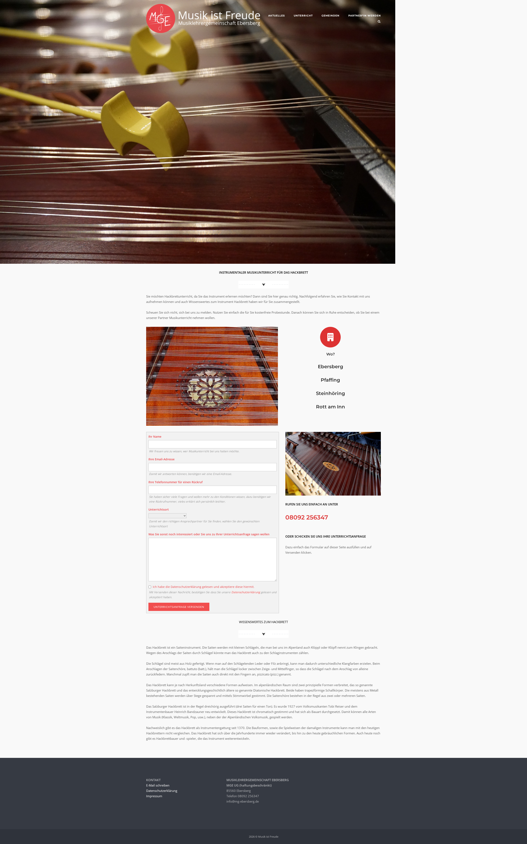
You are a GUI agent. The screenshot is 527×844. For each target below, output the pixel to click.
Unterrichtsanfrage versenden (179, 607)
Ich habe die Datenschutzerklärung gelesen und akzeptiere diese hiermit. (203, 587)
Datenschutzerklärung (245, 592)
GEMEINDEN (330, 15)
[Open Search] (379, 22)
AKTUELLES (276, 15)
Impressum (154, 796)
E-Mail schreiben (157, 785)
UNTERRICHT (303, 15)
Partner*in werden (364, 15)
